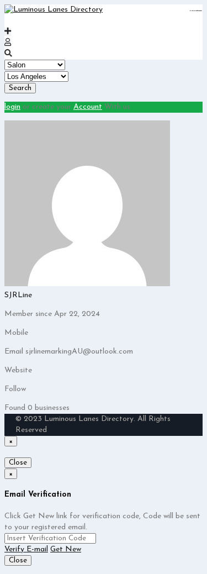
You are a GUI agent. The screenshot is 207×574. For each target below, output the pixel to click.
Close (18, 462)
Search (20, 88)
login (12, 107)
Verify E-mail (26, 549)
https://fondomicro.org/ (198, 10)
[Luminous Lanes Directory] (53, 10)
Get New (65, 549)
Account (87, 107)
